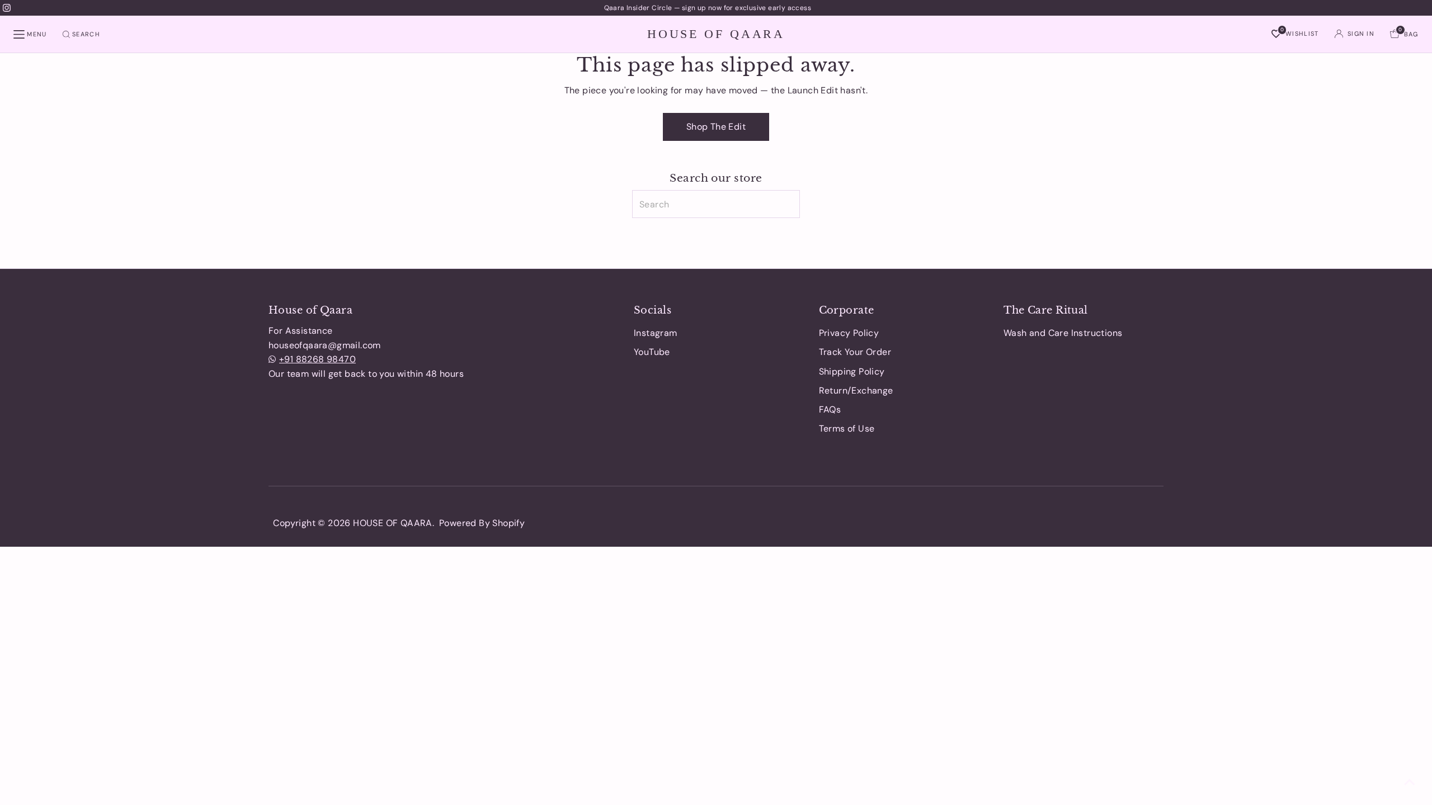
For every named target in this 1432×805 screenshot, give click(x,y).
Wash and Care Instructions (1063, 333)
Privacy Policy (849, 333)
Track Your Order (855, 352)
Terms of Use (847, 428)
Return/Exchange (856, 390)
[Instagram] (6, 8)
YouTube (652, 352)
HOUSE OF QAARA (716, 33)
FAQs (830, 409)
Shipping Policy (852, 371)
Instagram (655, 333)
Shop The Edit (716, 126)
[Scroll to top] (1409, 782)
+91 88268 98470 (317, 359)
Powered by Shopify (482, 523)
